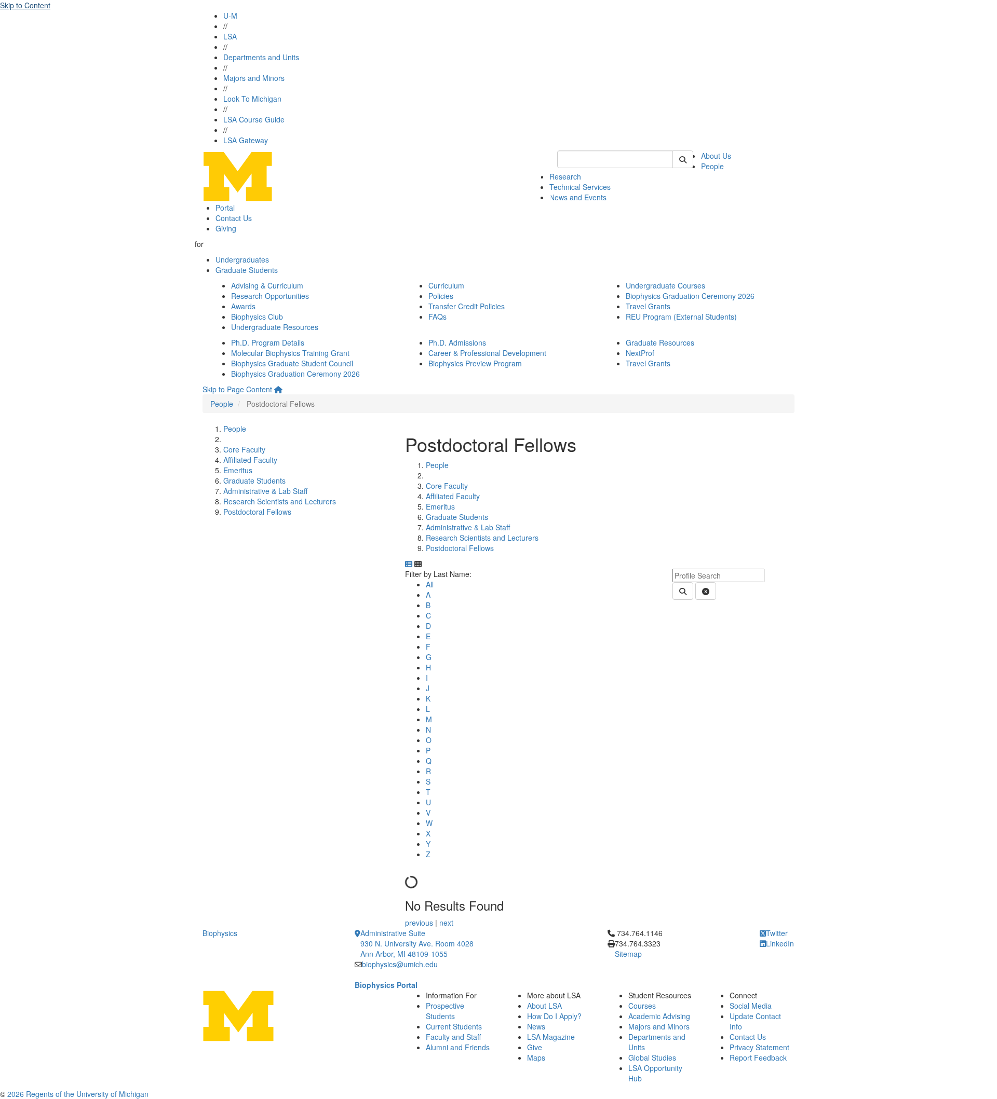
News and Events (578, 197)
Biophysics (220, 933)
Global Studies (652, 1057)
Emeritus (237, 470)
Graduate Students (246, 270)
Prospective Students (445, 1010)
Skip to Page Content (237, 389)
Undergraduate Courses (665, 285)
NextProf (640, 353)
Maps (536, 1057)
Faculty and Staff (453, 1037)
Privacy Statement (759, 1047)
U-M (230, 15)
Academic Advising (659, 1016)
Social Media (751, 1005)
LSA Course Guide (254, 119)
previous (420, 922)
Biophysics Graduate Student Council (292, 363)
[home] (278, 389)
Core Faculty (244, 449)
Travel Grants (648, 306)
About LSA (544, 1005)
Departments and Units (261, 57)
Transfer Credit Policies (466, 306)
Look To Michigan (252, 98)
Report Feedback (758, 1057)
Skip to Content (25, 5)
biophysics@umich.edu (400, 964)
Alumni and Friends (458, 1047)
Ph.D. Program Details (267, 342)
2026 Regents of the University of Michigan (78, 1094)
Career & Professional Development (487, 353)
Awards (243, 306)
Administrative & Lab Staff (265, 491)
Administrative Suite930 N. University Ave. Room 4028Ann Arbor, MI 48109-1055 (417, 943)
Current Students (454, 1026)
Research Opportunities (270, 296)
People (712, 166)
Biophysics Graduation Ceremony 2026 (690, 296)
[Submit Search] (682, 159)
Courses (642, 1005)
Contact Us (233, 218)
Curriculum (446, 285)
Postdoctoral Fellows (257, 511)
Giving (225, 228)
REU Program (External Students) (681, 316)
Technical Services (580, 187)
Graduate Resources (660, 342)
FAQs (437, 316)
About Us (716, 155)
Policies (440, 296)
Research (565, 176)
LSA (230, 36)
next (446, 922)
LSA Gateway (245, 140)
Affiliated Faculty (250, 460)
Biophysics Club (257, 316)
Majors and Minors (254, 78)
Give (534, 1047)
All (430, 584)
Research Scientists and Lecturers (279, 501)
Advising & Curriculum (267, 285)
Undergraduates (242, 259)
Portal (225, 207)
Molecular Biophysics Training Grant (290, 353)
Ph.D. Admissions (457, 342)
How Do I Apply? (554, 1016)
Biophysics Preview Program (475, 363)
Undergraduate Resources (274, 327)
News (536, 1026)
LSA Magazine (551, 1037)
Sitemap (628, 954)
